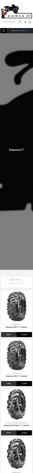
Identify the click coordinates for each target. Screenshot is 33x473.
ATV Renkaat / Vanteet (11, 423)
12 (15, 283)
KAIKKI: (21, 283)
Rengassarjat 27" (16, 324)
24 (17, 283)
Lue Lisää (24, 335)
